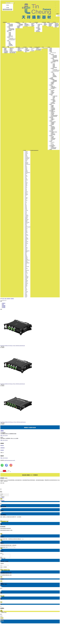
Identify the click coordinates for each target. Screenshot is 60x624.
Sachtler (26, 256)
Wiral (26, 286)
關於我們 (2, 445)
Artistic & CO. (27, 158)
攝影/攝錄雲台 (53, 99)
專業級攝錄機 (55, 80)
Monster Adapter (27, 222)
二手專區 (42, 47)
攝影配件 (3, 47)
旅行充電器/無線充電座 (13, 51)
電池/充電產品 (51, 110)
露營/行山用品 (53, 133)
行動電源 (52, 114)
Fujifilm (26, 185)
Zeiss (25, 293)
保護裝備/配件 (11, 45)
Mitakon (26, 221)
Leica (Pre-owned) (53, 52)
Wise (25, 287)
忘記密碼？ (2, 497)
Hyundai (26, 198)
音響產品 (52, 137)
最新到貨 (3, 305)
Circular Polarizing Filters (56, 70)
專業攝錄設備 (17, 22)
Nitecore (26, 230)
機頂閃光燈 (56, 23)
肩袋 (9, 42)
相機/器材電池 (53, 111)
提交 (1, 548)
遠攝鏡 (10, 34)
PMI (25, 246)
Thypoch (26, 278)
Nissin (26, 229)
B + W (26, 161)
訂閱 (1, 610)
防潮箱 (8, 46)
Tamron (26, 274)
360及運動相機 (9, 30)
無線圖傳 (52, 124)
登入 (1, 498)
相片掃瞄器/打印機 (11, 29)
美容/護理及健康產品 (37, 47)
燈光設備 (54, 22)
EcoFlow (26, 176)
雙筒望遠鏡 (32, 23)
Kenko (26, 205)
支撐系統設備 (36, 22)
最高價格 (8, 298)
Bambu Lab (26, 162)
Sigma (26, 265)
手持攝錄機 (18, 23)
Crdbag (26, 169)
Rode (25, 253)
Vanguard (26, 281)
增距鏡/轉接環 (55, 67)
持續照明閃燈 (53, 127)
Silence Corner (27, 266)
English (59, 15)
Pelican (26, 239)
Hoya (26, 195)
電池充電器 (52, 113)
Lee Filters (26, 210)
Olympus (26, 234)
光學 (30, 22)
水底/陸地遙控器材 (53, 87)
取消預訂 (2, 558)
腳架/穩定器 (51, 94)
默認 (3, 298)
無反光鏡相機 (55, 55)
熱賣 (5, 298)
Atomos (26, 160)
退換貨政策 (3, 447)
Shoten (26, 263)
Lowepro (26, 216)
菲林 (53, 59)
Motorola (26, 223)
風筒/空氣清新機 (53, 148)
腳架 (36, 23)
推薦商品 (3, 303)
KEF (25, 204)
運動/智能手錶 (53, 134)
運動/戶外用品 (18, 47)
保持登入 (3, 496)
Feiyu (26, 180)
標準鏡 (10, 33)
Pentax (26, 240)
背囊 (9, 41)
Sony (25, 269)
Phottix (26, 242)
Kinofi (26, 207)
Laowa (26, 209)
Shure (26, 264)
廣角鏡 (10, 32)
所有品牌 (24, 150)
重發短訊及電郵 (3, 521)
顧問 (1, 553)
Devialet (26, 173)
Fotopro (26, 183)
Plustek (26, 245)
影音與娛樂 (25, 47)
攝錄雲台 (39, 29)
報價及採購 (31, 150)
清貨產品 (50, 149)
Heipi (26, 192)
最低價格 (12, 298)
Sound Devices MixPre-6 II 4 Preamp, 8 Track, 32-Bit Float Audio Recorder (12, 383)
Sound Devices (27, 270)
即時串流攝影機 (51, 23)
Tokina (26, 279)
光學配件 (52, 93)
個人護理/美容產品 (53, 147)
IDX (25, 199)
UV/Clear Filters (55, 69)
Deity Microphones (27, 172)
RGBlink (26, 251)
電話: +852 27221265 (4, 435)
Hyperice (26, 197)
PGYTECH (26, 241)
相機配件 (52, 106)
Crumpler (26, 170)
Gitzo (26, 188)
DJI (25, 174)
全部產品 (49, 47)
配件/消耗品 (52, 88)
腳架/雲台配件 (38, 31)
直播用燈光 (52, 123)
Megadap (26, 220)
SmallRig (26, 268)
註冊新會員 (2, 500)
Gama (26, 186)
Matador (26, 218)
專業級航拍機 (53, 86)
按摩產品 (52, 146)
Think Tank (26, 277)
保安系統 (31, 47)
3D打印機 (52, 136)
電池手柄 (52, 112)
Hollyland (26, 194)
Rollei (26, 254)
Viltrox (26, 282)
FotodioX (26, 182)
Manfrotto (26, 217)
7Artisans (26, 151)
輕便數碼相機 (55, 57)
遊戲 (25, 51)
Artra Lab (26, 159)
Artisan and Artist (27, 157)
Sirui (25, 267)
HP (25, 196)
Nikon (26, 227)
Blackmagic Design (27, 164)
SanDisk (26, 258)
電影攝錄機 (52, 82)
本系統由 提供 (5, 485)
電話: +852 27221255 (4, 440)
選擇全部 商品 (3, 612)
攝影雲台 (39, 28)
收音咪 (45, 23)
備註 (1, 557)
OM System (26, 235)
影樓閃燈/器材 (53, 128)
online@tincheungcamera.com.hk (9, 460)
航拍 (23, 22)
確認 (4, 558)
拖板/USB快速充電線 (12, 52)
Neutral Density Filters (12, 39)
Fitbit (26, 181)
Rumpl (26, 255)
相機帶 (10, 43)
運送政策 (2, 450)
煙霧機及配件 (6, 52)
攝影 (6, 22)
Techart (26, 275)
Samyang (26, 257)
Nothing (26, 231)
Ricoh (26, 252)
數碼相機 (8, 23)
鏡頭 (7, 31)
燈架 (53, 98)
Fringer (26, 184)
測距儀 (52, 91)
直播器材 (48, 22)
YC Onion (26, 291)
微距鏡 (10, 35)
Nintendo (26, 228)
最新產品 (4, 22)
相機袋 (8, 40)
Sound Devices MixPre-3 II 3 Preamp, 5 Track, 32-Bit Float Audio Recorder (12, 345)
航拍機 (25, 23)
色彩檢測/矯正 (6, 51)
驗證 (7, 521)
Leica (26, 211)
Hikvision (26, 193)
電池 (8, 47)
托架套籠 (52, 105)
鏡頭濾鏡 (52, 68)
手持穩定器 (37, 30)
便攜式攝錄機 (55, 81)
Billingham (26, 163)
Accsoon (26, 152)
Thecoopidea (26, 276)
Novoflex (26, 232)
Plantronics (26, 243)
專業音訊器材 (44, 22)
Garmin (26, 187)
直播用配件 (52, 122)
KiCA (26, 206)
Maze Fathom (27, 219)
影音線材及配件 (53, 138)
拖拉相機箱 (10, 44)
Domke (26, 175)
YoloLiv (26, 292)
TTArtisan (26, 280)
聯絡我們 (37, 150)
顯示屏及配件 (53, 139)
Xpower (26, 289)
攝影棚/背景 (52, 129)
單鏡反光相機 (55, 56)
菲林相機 (52, 58)
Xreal (26, 290)
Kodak (26, 208)
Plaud (26, 244)
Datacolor (26, 171)
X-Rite (26, 288)
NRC (25, 233)
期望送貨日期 (3, 547)
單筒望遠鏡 (52, 92)
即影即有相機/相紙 (11, 28)
